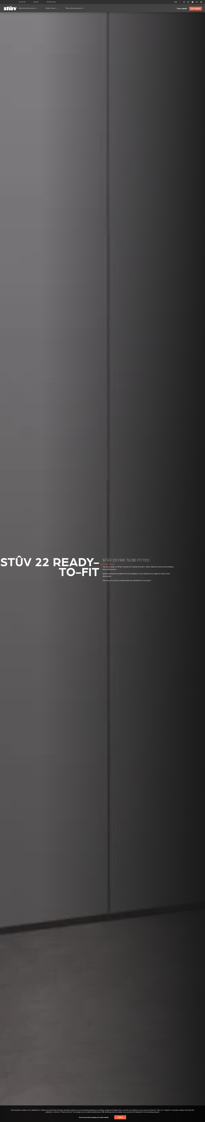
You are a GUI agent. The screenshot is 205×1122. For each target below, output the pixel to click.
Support (36, 2)
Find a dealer (182, 9)
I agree (120, 1117)
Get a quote (195, 9)
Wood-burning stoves (27, 8)
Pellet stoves (51, 8)
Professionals (51, 2)
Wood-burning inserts (74, 8)
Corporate (22, 2)
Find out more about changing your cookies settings (93, 1117)
